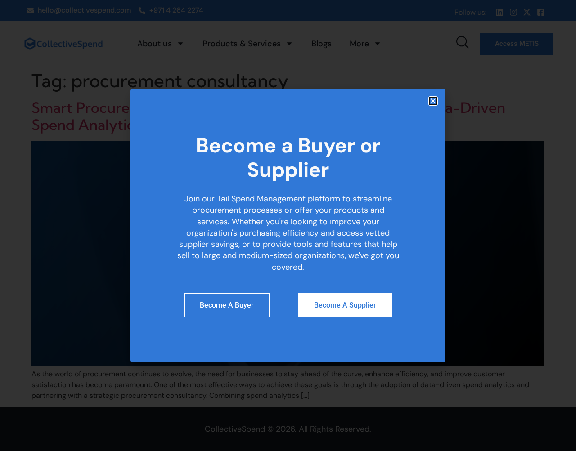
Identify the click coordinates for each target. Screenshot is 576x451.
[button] (433, 101)
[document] (288, 225)
